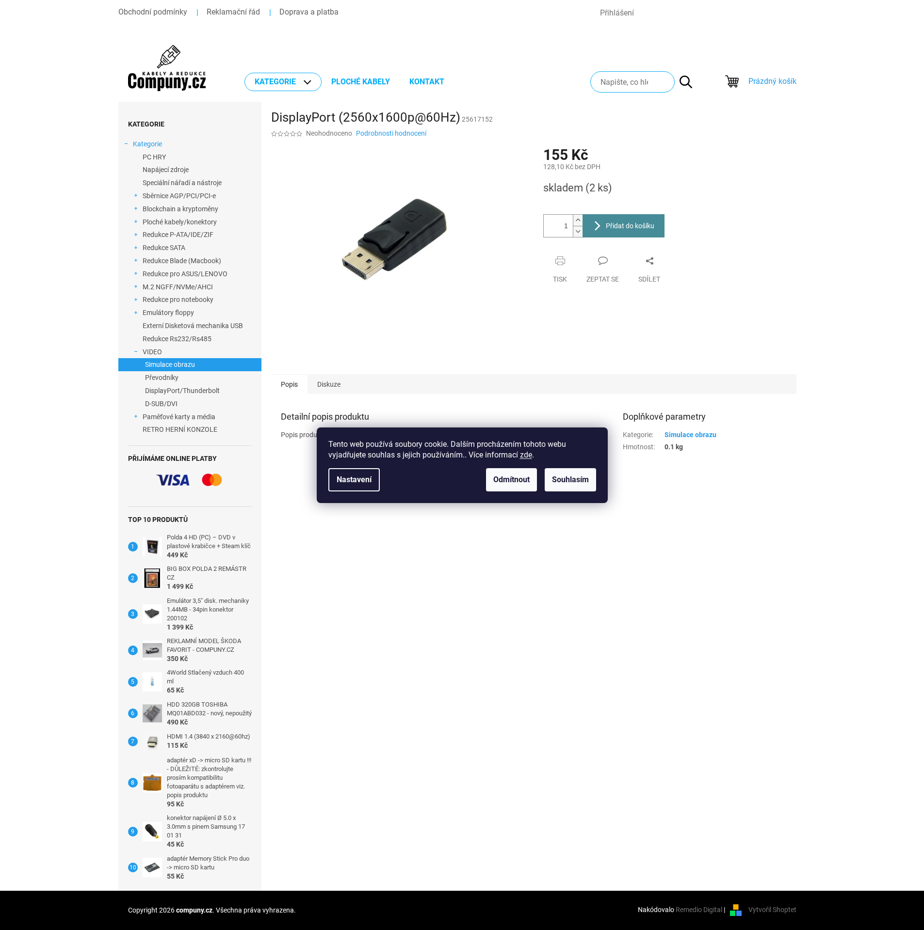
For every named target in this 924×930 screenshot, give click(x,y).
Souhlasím (570, 479)
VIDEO (152, 352)
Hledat (681, 82)
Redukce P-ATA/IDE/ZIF (178, 234)
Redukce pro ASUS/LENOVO (185, 274)
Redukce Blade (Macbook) (182, 261)
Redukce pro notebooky (178, 299)
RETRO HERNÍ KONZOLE (180, 429)
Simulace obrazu (170, 364)
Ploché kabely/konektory (180, 222)
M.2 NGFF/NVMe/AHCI (178, 287)
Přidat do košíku (630, 226)
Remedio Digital (699, 910)
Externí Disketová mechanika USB (193, 326)
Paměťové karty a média (179, 417)
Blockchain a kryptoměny (180, 209)
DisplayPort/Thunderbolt (182, 390)
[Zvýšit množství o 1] (578, 220)
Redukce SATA (164, 248)
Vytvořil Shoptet (772, 910)
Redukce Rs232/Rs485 (177, 339)
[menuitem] (283, 82)
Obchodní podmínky (152, 11)
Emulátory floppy (168, 312)
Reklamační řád (233, 11)
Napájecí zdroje (166, 169)
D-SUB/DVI (161, 404)
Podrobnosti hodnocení (391, 133)
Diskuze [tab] (328, 384)
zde (526, 454)
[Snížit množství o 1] (578, 231)
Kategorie (147, 144)
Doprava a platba (309, 11)
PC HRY (154, 157)
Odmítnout (511, 479)
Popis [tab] (289, 384)
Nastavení (354, 479)
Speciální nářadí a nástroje (182, 183)
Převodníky (161, 377)
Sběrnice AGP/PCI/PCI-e (179, 196)
